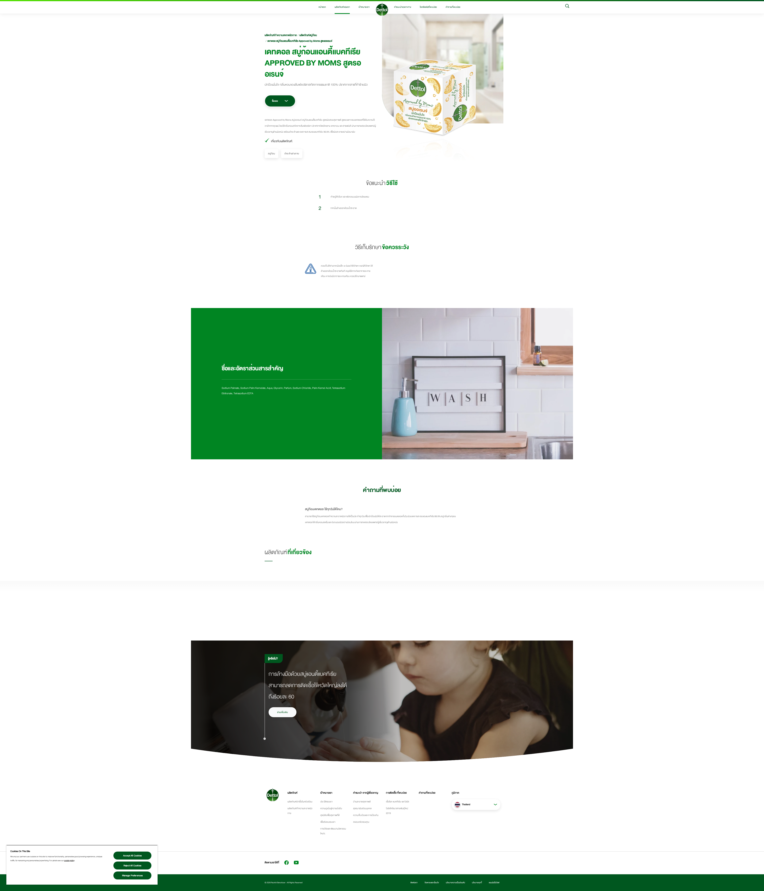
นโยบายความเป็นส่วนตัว (455, 882)
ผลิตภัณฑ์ (292, 793)
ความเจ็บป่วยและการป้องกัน (365, 815)
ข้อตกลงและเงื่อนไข (432, 882)
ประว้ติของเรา (326, 802)
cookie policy (69, 860)
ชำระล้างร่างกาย (292, 154)
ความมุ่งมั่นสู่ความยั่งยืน (331, 808)
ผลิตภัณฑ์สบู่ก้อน (308, 35)
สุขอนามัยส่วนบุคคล (362, 808)
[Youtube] (296, 862)
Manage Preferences (132, 875)
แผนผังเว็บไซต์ (494, 882)
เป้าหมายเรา (364, 7)
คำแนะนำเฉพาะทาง (402, 7)
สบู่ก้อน (271, 154)
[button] (476, 804)
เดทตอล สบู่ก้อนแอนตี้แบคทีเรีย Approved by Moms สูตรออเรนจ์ (299, 41)
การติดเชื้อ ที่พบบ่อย (396, 793)
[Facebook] (286, 862)
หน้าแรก (322, 7)
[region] (82, 865)
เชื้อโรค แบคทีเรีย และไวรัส (397, 802)
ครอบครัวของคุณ (361, 822)
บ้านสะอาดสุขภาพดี (362, 802)
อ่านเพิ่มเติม (282, 712)
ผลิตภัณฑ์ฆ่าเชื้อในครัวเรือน (299, 802)
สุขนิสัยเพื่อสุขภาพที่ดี (330, 815)
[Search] (567, 7)
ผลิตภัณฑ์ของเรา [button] (342, 7)
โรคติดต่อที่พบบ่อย (428, 7)
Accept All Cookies (132, 856)
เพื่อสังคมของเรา (327, 822)
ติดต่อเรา (414, 882)
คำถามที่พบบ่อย (453, 7)
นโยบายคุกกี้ (477, 882)
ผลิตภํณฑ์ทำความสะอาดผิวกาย (281, 35)
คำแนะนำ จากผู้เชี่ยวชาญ (365, 793)
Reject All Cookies (132, 866)
